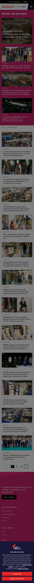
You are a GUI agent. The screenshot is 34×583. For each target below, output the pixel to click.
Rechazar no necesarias (17, 578)
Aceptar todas (17, 574)
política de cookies (23, 568)
